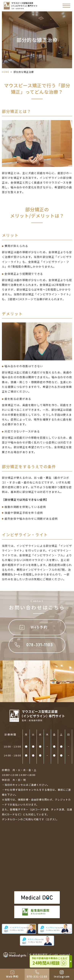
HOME (5, 71)
